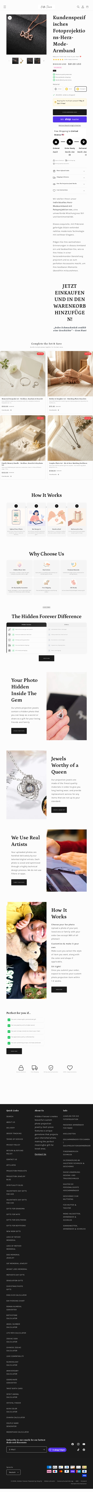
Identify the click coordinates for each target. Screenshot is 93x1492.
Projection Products (16, 1171)
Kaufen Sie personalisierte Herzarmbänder (71, 1187)
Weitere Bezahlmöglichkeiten (70, 125)
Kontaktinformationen (79, 1483)
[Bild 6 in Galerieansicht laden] (37, 61)
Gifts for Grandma (15, 1209)
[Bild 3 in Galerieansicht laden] (30, 61)
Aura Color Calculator (11, 1410)
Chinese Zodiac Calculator (13, 1349)
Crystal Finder (13, 1403)
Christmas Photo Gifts (14, 1287)
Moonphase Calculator (17, 1432)
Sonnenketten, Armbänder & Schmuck (74, 1227)
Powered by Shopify (35, 1481)
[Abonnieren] (44, 1449)
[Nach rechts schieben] (43, 60)
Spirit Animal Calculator (12, 1395)
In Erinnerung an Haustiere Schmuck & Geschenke (74, 1163)
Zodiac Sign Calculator (12, 1340)
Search (9, 1116)
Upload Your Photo (18, 730)
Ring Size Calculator (16, 1295)
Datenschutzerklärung (65, 1481)
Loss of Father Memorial (13, 1238)
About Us (10, 1122)
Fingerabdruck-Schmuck (71, 1153)
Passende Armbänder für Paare (73, 1126)
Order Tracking (14, 1133)
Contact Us (11, 1159)
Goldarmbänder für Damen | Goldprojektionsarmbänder (77, 1142)
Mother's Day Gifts (15, 1275)
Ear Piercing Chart (15, 1301)
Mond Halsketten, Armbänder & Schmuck (72, 1217)
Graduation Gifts (14, 1281)
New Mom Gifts (13, 1231)
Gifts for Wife (13, 1214)
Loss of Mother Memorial (13, 1247)
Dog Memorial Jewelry (13, 1256)
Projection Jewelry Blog (15, 1178)
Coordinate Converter (11, 1381)
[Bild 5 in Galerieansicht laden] (15, 61)
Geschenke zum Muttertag (70, 1197)
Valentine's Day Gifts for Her (16, 1192)
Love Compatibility (15, 1356)
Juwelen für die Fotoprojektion (71, 1117)
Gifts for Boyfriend (16, 1226)
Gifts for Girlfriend (16, 1220)
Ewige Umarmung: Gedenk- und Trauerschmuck (71, 1175)
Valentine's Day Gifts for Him (16, 1201)
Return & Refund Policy (14, 1152)
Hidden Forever (22, 1481)
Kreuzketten (69, 1134)
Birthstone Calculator (11, 1316)
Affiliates (11, 1165)
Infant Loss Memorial (16, 1269)
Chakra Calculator (15, 1417)
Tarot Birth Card (14, 1388)
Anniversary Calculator (12, 1372)
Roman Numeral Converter (14, 1308)
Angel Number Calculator (13, 1325)
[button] (5, 7)
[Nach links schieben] (9, 60)
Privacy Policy (13, 1145)
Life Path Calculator (16, 1333)
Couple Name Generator (12, 1424)
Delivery (10, 1128)
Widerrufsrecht (49, 1481)
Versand (84, 1481)
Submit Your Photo (19, 882)
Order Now (46, 658)
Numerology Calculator (12, 1363)
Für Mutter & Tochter (69, 1206)
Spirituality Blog (14, 1185)
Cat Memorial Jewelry (17, 1263)
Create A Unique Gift (59, 810)
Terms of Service (14, 1139)
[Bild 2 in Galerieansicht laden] (23, 61)
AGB (77, 1481)
